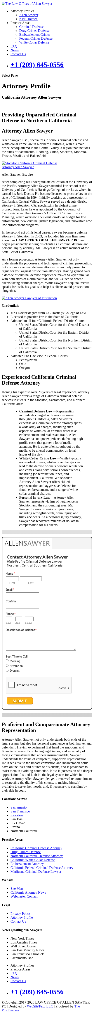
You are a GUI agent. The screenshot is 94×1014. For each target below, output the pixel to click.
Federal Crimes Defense (35, 38)
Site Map (16, 888)
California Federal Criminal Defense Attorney (41, 867)
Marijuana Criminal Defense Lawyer (35, 871)
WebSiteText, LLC (40, 1006)
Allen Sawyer (28, 15)
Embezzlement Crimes (34, 34)
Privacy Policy (20, 913)
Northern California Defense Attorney (36, 856)
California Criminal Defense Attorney (36, 848)
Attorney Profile (21, 917)
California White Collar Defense (32, 860)
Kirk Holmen (28, 19)
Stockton (16, 815)
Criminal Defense (31, 27)
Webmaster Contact (23, 896)
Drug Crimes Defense (34, 30)
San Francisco (20, 811)
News (14, 50)
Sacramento (18, 807)
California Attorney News (28, 892)
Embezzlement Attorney (27, 864)
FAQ (13, 46)
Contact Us (18, 54)
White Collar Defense (34, 42)
